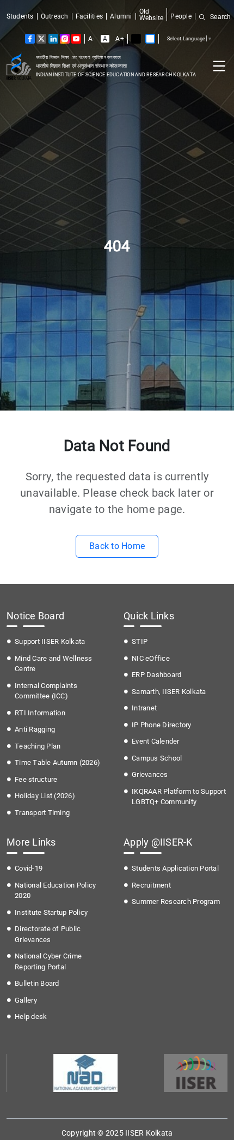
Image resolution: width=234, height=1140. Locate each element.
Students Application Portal (175, 868)
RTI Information (40, 713)
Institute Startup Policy (51, 912)
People (181, 16)
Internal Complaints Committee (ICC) (46, 691)
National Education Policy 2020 (55, 890)
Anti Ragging (35, 729)
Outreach (55, 16)
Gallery (26, 1000)
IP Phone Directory (162, 725)
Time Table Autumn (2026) (57, 762)
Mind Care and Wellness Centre (54, 663)
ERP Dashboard (156, 675)
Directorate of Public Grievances (48, 934)
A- (91, 39)
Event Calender (156, 741)
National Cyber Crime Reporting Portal (48, 961)
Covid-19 (28, 868)
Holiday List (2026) (45, 796)
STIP (139, 641)
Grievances (150, 774)
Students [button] (20, 16)
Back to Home (117, 546)
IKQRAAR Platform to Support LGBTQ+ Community (179, 796)
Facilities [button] (89, 16)
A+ (119, 39)
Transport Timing (42, 813)
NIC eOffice (151, 658)
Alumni (121, 16)
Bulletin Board (37, 983)
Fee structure (36, 779)
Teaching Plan (37, 746)
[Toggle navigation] (219, 66)
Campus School (157, 758)
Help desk (31, 1016)
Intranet (144, 708)
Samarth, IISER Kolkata (169, 691)
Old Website (151, 14)
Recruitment (151, 885)
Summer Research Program (176, 901)
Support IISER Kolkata (50, 641)
